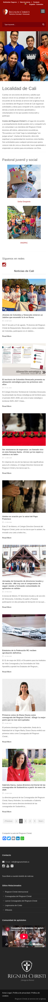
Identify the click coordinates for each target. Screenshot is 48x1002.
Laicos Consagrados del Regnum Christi (21, 901)
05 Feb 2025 (8, 656)
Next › (41, 821)
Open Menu (42, 11)
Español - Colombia (36, 4)
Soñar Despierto (24, 202)
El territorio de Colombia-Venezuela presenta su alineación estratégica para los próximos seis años (23, 382)
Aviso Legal (7, 993)
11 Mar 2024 (8, 793)
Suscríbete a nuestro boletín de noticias (17, 876)
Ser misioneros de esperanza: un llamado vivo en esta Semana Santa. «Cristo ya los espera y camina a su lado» (22, 452)
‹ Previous (8, 821)
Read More (6, 336)
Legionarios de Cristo (13, 905)
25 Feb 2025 (8, 591)
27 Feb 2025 (8, 522)
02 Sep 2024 (8, 723)
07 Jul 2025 (8, 387)
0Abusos (8, 910)
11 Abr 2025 (8, 458)
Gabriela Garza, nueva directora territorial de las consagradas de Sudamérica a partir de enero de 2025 (23, 787)
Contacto (36, 2)
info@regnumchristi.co (20, 862)
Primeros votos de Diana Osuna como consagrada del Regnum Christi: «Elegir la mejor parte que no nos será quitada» (24, 717)
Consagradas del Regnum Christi (18, 896)
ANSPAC (24, 243)
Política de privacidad (21, 993)
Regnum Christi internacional (16, 892)
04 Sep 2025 (8, 321)
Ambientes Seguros (10, 2)
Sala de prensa (24, 2)
